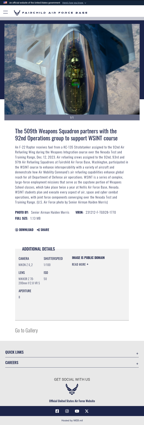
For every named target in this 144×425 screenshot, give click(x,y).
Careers (11, 362)
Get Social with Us (72, 379)
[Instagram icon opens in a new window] (67, 411)
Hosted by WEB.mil (72, 420)
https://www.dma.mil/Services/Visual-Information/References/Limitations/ (93, 309)
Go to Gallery (26, 330)
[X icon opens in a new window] (86, 411)
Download (25, 229)
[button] (74, 3)
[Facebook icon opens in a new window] (57, 411)
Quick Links (14, 352)
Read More (79, 264)
